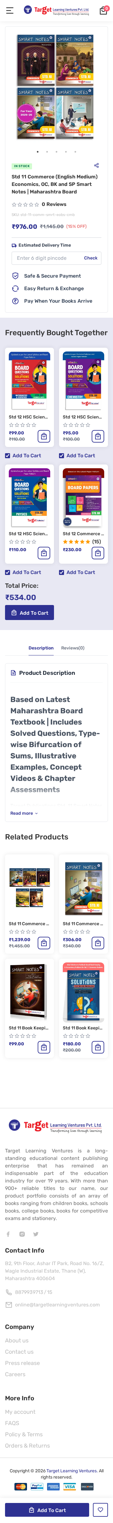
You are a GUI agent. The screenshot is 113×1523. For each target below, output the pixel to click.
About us (17, 1340)
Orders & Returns (27, 1445)
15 (49, 1292)
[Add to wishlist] (100, 1510)
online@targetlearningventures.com (57, 1305)
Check (91, 258)
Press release (22, 1363)
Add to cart (27, 456)
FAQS (12, 1423)
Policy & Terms (24, 1434)
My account (20, 1411)
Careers (15, 1374)
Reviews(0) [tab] (72, 648)
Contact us (19, 1351)
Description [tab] (41, 648)
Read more (21, 813)
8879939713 (29, 1292)
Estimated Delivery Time (45, 245)
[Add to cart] (44, 436)
